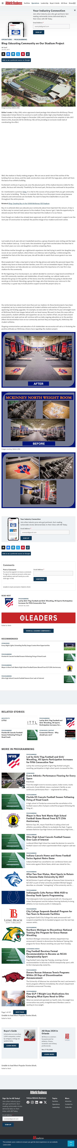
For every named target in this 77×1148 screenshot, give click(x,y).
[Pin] (23, 54)
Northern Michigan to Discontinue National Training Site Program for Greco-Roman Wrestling (49, 933)
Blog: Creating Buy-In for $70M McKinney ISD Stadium (29, 203)
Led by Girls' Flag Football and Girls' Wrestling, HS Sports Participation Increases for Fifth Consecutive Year (45, 602)
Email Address (38, 22)
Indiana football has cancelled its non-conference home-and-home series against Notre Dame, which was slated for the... (49, 863)
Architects (6, 718)
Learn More (11, 1046)
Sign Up (39, 32)
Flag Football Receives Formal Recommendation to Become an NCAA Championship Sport (46, 954)
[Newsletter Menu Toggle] (74, 3)
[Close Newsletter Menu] (75, 10)
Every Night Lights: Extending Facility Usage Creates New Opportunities (26, 645)
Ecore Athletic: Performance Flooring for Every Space (50, 777)
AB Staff (4, 47)
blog (24, 192)
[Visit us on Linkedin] (36, 1102)
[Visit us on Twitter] (45, 1102)
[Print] (3, 54)
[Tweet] (18, 54)
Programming (20, 39)
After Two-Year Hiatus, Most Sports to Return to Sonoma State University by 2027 (50, 875)
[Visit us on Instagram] (32, 1102)
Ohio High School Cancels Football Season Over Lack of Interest (23, 678)
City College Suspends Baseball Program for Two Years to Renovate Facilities (49, 912)
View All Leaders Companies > (38, 631)
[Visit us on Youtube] (41, 1102)
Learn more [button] (7, 1144)
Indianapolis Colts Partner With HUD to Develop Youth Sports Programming (47, 894)
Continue (40, 579)
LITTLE (4, 720)
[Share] (8, 54)
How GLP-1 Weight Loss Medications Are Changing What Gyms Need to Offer (47, 995)
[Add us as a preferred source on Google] (28, 54)
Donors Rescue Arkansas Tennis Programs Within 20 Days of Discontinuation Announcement (47, 975)
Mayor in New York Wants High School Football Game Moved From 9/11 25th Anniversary (31, 667)
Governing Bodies (33, 949)
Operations (7, 39)
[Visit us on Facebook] (28, 1102)
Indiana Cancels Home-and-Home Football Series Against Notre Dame (48, 857)
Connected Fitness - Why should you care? (48, 734)
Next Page (20, 1012)
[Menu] (3, 3)
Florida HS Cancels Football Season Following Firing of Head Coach (24, 656)
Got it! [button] (71, 1143)
